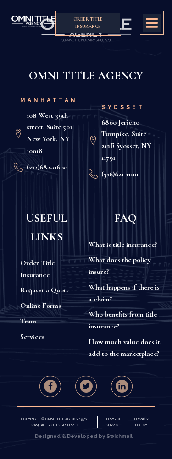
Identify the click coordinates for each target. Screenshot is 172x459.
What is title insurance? (123, 244)
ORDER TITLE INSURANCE (88, 22)
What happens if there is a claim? (124, 293)
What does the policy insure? (120, 265)
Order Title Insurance (37, 268)
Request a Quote (44, 290)
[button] (50, 386)
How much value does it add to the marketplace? (124, 347)
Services (32, 336)
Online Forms (40, 305)
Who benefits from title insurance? (123, 320)
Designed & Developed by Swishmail (84, 436)
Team (28, 321)
